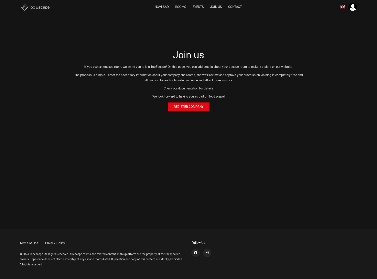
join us (216, 7)
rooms (180, 7)
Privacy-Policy (55, 243)
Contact (235, 7)
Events (198, 7)
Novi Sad (162, 7)
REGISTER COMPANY (188, 107)
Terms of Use (29, 243)
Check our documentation (181, 88)
